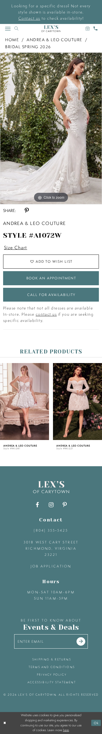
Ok (96, 722)
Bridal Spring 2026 (28, 47)
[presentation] (24, 401)
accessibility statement (51, 682)
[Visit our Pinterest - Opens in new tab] (64, 505)
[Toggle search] (16, 29)
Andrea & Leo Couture (54, 40)
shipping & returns (51, 659)
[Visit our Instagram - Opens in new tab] (51, 505)
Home (12, 40)
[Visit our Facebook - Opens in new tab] (37, 505)
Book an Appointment (51, 278)
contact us (46, 314)
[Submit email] (80, 641)
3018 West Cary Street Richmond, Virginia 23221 (51, 548)
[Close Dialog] (5, 723)
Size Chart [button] (15, 247)
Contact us (29, 18)
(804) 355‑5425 (51, 530)
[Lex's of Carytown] (51, 28)
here (66, 730)
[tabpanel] (51, 128)
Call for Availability (51, 294)
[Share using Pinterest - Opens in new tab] (26, 210)
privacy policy (52, 674)
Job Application (51, 566)
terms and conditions (52, 667)
